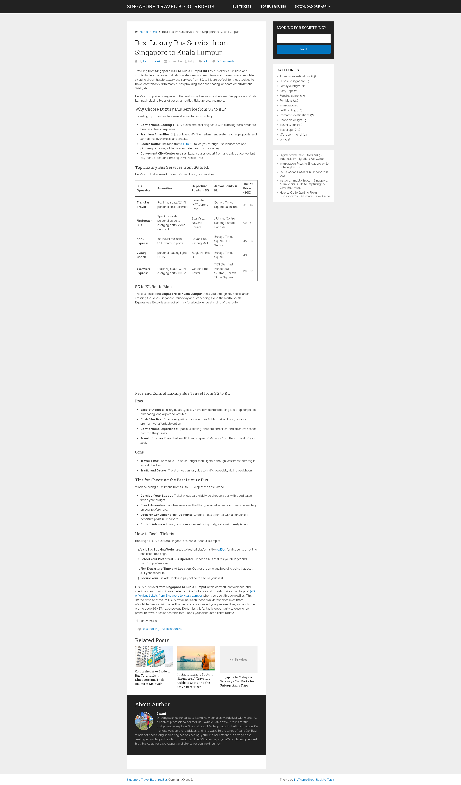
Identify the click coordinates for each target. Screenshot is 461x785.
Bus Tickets (241, 6)
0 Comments (225, 61)
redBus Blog (288, 110)
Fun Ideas (286, 100)
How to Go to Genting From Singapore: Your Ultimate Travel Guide (305, 194)
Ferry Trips (287, 91)
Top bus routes (273, 6)
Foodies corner (289, 95)
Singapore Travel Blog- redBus (170, 6)
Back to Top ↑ (325, 779)
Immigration (288, 105)
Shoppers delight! (291, 120)
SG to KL (187, 144)
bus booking (151, 628)
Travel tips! (287, 129)
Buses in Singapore (292, 81)
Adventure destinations (295, 76)
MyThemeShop (304, 779)
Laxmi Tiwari (151, 61)
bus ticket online (171, 628)
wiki (205, 61)
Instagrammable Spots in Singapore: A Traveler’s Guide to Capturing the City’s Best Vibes (304, 184)
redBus (221, 549)
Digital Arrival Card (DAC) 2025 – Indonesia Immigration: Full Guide (302, 156)
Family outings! (290, 86)
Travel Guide (288, 125)
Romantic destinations (295, 115)
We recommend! (291, 134)
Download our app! (311, 6)
